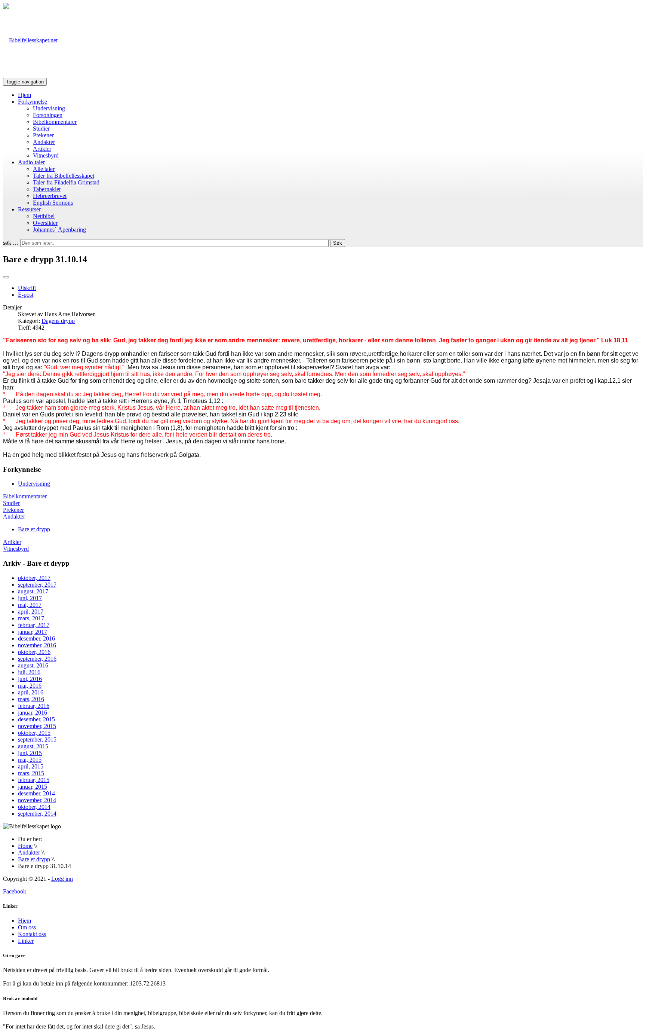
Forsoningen (47, 115)
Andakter (44, 142)
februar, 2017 (33, 625)
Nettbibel (44, 216)
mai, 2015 (29, 760)
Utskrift (27, 288)
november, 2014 (37, 800)
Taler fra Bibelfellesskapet (63, 175)
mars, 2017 (31, 618)
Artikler (42, 149)
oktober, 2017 (34, 578)
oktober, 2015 (34, 733)
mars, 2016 (31, 699)
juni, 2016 (30, 679)
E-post (25, 294)
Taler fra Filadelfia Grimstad (66, 182)
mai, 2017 (29, 605)
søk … (11, 242)
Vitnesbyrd (46, 155)
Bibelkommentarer (55, 122)
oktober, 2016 (34, 652)
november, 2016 (37, 645)
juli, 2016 (29, 672)
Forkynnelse (32, 101)
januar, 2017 (32, 632)
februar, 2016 (33, 706)
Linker (26, 941)
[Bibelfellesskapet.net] (30, 40)
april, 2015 (30, 766)
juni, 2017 (30, 598)
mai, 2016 (29, 685)
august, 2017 (33, 591)
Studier (41, 128)
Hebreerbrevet (50, 196)
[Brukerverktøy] (6, 277)
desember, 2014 (36, 793)
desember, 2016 (36, 638)
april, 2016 (30, 692)
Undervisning (49, 108)
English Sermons (53, 202)
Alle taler (44, 169)
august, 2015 (33, 746)
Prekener (43, 135)
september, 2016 (37, 658)
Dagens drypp (58, 321)
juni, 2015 (30, 753)
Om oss (27, 927)
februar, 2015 (33, 780)
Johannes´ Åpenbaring (59, 229)
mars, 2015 (31, 773)
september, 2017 (37, 584)
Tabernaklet (47, 189)
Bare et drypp (34, 529)
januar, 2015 (32, 786)
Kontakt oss (32, 934)
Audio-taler (31, 162)
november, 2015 (37, 726)
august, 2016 (33, 665)
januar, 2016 (32, 712)
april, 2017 (30, 611)
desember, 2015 (36, 719)
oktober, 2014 (34, 807)
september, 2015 (37, 739)
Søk (337, 243)
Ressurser (29, 209)
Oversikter (45, 223)
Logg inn (62, 878)
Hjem (24, 95)
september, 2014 (37, 813)
